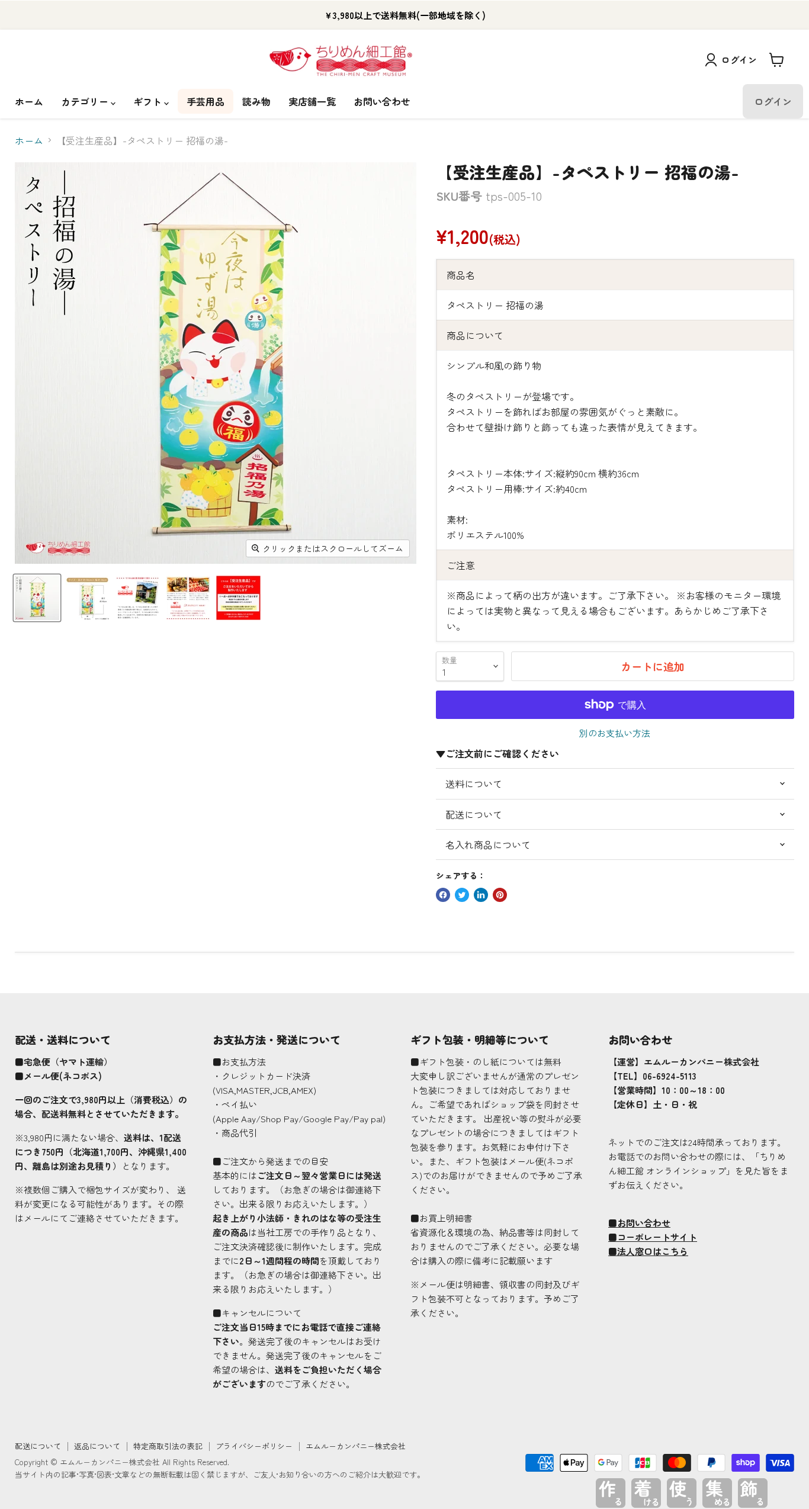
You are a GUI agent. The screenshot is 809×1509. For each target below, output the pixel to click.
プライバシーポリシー (254, 1446)
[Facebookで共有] (443, 895)
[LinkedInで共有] (481, 895)
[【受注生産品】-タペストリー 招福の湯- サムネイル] (37, 597)
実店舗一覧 (312, 101)
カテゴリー (86, 101)
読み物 (256, 101)
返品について (97, 1446)
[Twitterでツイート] (462, 895)
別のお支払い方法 (614, 733)
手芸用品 (205, 101)
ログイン (739, 59)
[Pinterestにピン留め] (500, 895)
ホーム (29, 101)
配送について (38, 1446)
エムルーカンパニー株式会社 (356, 1446)
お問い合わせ (382, 101)
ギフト (148, 101)
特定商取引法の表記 (168, 1446)
